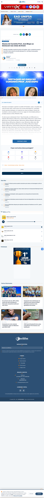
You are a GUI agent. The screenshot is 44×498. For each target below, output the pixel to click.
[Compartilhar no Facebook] (24, 34)
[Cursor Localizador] (32, 68)
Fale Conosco (22, 365)
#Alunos (5, 165)
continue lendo (22, 141)
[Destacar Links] (24, 68)
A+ (14, 67)
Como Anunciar (23, 360)
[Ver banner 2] (21, 26)
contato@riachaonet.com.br (11, 58)
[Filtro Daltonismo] (30, 68)
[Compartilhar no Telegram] (30, 34)
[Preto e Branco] (19, 68)
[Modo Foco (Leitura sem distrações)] (27, 68)
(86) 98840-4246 (19, 376)
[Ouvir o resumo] (39, 102)
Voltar (22, 169)
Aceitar (39, 493)
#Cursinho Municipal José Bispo (13, 165)
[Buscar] (42, 2)
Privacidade (23, 363)
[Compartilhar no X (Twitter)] (27, 34)
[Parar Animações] (35, 68)
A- (9, 67)
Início (3, 39)
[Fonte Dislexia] (22, 68)
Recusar (31, 493)
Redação (8, 57)
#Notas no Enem (21, 165)
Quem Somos (22, 358)
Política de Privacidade (17, 495)
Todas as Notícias (7, 39)
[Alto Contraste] (17, 68)
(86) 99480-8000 (26, 376)
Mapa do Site (22, 367)
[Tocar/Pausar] (3, 221)
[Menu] (2, 2)
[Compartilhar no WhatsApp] (21, 34)
